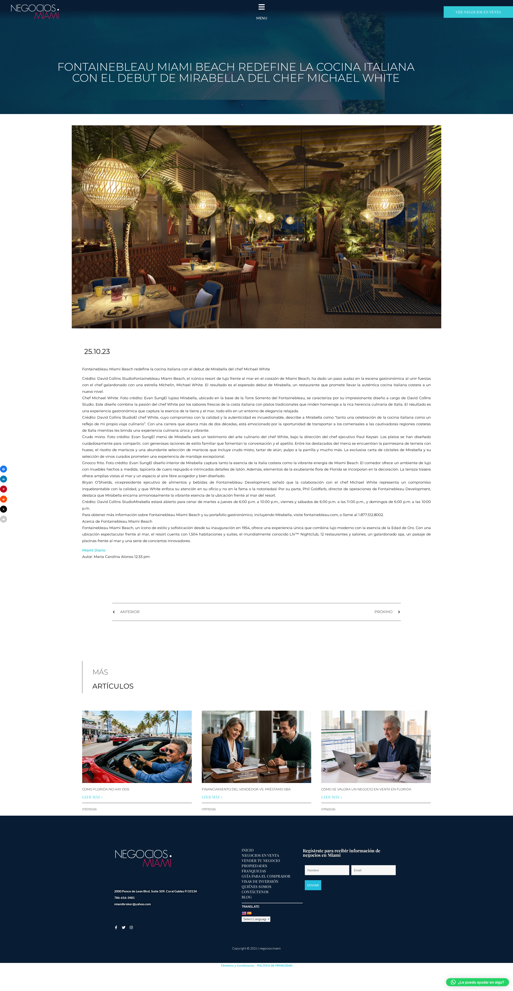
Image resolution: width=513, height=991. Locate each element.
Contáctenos (255, 892)
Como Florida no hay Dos (105, 789)
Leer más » (92, 797)
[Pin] (3, 489)
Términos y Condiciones (237, 965)
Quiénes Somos (256, 886)
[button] (477, 982)
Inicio (247, 850)
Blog (247, 897)
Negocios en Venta (260, 855)
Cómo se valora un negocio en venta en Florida (366, 789)
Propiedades (254, 866)
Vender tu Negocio (261, 860)
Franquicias (254, 871)
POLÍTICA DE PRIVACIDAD (274, 965)
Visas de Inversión (260, 881)
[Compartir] (3, 469)
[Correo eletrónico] (3, 519)
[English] (244, 913)
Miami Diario (94, 550)
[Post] (3, 509)
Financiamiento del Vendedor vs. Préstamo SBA (246, 789)
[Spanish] (249, 913)
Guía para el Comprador (266, 876)
